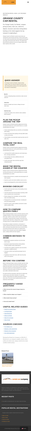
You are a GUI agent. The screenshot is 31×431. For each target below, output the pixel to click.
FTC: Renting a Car (8, 326)
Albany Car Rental (8, 315)
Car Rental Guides (8, 311)
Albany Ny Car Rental (8, 317)
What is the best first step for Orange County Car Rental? (14, 290)
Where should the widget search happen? (12, 294)
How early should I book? (9, 301)
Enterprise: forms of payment (10, 330)
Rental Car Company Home (10, 309)
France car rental (5, 419)
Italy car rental (5, 417)
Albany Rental (7, 319)
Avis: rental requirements (9, 333)
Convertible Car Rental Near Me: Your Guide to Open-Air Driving (14, 401)
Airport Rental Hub (8, 313)
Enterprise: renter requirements (10, 328)
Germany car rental (6, 421)
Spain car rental (5, 415)
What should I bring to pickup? (10, 298)
